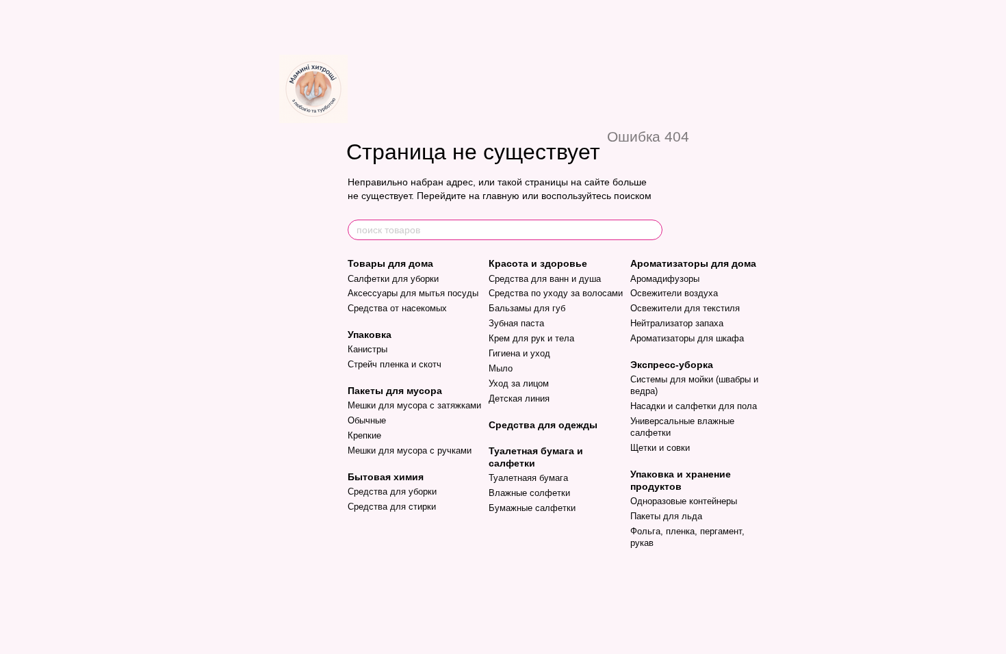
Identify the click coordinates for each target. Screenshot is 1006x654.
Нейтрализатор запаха (676, 323)
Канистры (367, 349)
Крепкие (364, 435)
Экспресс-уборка (671, 364)
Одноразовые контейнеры (683, 501)
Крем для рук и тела (531, 338)
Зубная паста (516, 323)
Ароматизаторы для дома (693, 263)
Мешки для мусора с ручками (410, 450)
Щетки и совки (660, 448)
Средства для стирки (392, 506)
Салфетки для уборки (393, 279)
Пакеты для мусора (395, 390)
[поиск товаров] (651, 230)
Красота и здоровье (538, 263)
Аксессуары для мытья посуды (413, 293)
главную (500, 195)
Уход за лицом (519, 383)
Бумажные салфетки (532, 508)
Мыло (501, 368)
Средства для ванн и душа (545, 279)
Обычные (367, 420)
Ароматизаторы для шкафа (687, 338)
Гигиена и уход (519, 353)
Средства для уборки (392, 491)
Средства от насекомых (397, 308)
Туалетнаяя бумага (528, 478)
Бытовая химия (386, 476)
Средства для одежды (543, 424)
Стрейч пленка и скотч (394, 364)
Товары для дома (390, 263)
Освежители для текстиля (685, 308)
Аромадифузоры (664, 279)
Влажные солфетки (529, 493)
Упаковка (369, 334)
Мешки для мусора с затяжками (414, 405)
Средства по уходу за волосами (556, 293)
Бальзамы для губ (527, 308)
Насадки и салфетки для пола (693, 406)
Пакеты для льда (666, 516)
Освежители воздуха (674, 293)
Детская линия (519, 398)
